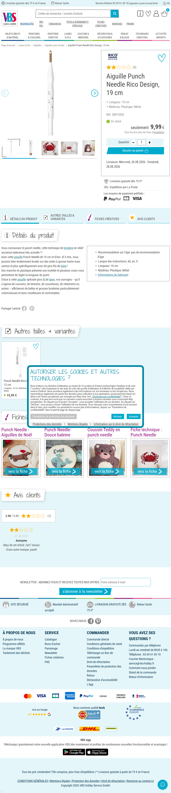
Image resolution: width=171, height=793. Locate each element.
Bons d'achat (52, 644)
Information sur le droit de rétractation (116, 424)
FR (168, 3)
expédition (159, 132)
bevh (102, 707)
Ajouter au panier (133, 150)
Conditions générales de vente (104, 644)
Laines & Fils (24, 45)
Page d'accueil (8, 45)
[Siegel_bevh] (89, 714)
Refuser (118, 416)
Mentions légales (78, 424)
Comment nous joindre (142, 668)
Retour (91, 675)
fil (44, 279)
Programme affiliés (14, 644)
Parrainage (51, 648)
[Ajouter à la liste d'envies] (161, 58)
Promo (130, 23)
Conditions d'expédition (100, 648)
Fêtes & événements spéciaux (77, 24)
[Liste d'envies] (148, 13)
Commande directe (98, 639)
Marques (117, 23)
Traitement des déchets (16, 653)
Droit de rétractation (98, 662)
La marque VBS (12, 648)
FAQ (47, 662)
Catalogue (51, 639)
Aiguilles (38, 45)
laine (63, 266)
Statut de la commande (142, 672)
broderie (68, 248)
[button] (5, 93)
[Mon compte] (156, 13)
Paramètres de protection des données (53, 416)
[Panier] (164, 13)
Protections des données (47, 424)
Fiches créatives (101, 24)
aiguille (18, 257)
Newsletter (51, 653)
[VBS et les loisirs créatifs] (9, 18)
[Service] (140, 13)
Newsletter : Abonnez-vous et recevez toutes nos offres (59, 582)
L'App (90, 684)
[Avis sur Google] (40, 712)
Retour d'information (141, 677)
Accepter (133, 416)
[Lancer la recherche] (115, 13)
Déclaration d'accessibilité (102, 680)
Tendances (55, 23)
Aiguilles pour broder (54, 45)
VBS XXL (41, 24)
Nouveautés (27, 23)
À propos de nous (13, 639)
